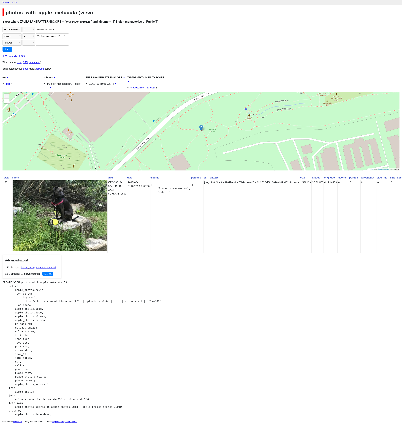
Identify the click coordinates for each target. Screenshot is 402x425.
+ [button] (7, 96)
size (302, 177)
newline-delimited (46, 267)
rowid (6, 177)
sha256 (214, 177)
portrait (353, 177)
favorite (342, 177)
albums (40, 68)
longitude (329, 177)
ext (205, 177)
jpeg (8, 83)
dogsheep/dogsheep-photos (64, 421)
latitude (316, 177)
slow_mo (382, 177)
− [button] (7, 101)
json (19, 62)
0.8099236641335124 (142, 87)
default (24, 267)
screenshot (367, 177)
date (25, 68)
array (32, 267)
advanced (34, 62)
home (6, 2)
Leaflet (371, 169)
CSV (25, 62)
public (14, 2)
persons (196, 177)
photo (15, 177)
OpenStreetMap (383, 169)
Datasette (17, 421)
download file (31, 273)
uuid (110, 177)
